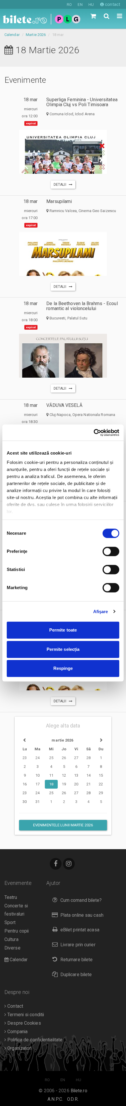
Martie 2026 (36, 34)
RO (69, 4)
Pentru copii (16, 931)
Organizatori (19, 1048)
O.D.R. (73, 1099)
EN (80, 4)
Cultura (11, 939)
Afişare (100, 611)
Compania (17, 1031)
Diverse (12, 948)
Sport (10, 922)
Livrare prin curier (78, 944)
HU (91, 4)
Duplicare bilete (76, 974)
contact (112, 4)
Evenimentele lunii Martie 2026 (63, 825)
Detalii (61, 185)
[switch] (111, 551)
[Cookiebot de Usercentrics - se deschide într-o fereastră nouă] (93, 432)
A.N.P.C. (55, 1099)
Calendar (12, 34)
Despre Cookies (23, 1023)
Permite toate (63, 629)
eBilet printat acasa (79, 930)
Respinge (63, 668)
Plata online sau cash (81, 915)
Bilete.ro (79, 1090)
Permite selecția (63, 649)
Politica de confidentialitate (34, 1040)
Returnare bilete (76, 959)
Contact (14, 1006)
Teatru (10, 897)
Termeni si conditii (25, 1014)
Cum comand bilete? (81, 900)
